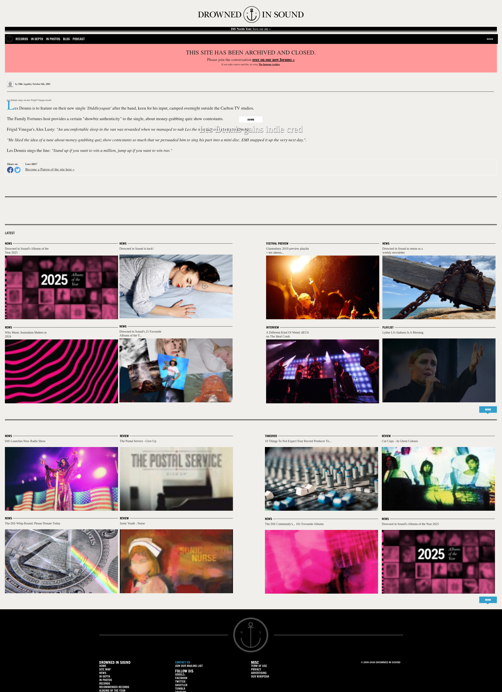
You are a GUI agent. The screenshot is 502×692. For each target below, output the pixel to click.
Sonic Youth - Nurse (132, 523)
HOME (102, 666)
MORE (488, 409)
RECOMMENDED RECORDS (114, 687)
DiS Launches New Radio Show (25, 441)
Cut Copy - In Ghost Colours (400, 441)
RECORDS (104, 683)
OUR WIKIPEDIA (260, 676)
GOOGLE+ (180, 674)
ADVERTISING (258, 673)
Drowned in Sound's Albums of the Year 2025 (410, 524)
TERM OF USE (259, 666)
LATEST (10, 233)
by (23, 84)
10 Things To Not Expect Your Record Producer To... (298, 441)
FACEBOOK (181, 678)
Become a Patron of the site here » (50, 169)
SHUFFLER (181, 685)
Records (21, 38)
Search (490, 39)
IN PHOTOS (105, 680)
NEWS (102, 673)
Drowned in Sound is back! (136, 248)
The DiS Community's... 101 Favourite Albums (294, 524)
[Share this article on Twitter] (17, 170)
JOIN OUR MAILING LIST (189, 666)
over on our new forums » (273, 59)
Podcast (79, 38)
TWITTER (180, 681)
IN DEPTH (104, 676)
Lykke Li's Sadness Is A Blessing (402, 332)
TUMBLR (180, 689)
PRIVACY (256, 669)
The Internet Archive (269, 64)
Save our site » (251, 29)
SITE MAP (105, 669)
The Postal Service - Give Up (138, 441)
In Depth (37, 38)
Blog (66, 38)
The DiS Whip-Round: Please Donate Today (32, 523)
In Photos (53, 38)
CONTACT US (182, 662)
